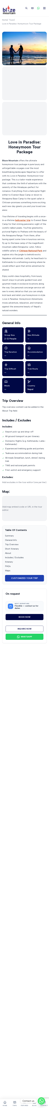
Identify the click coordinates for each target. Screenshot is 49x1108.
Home (4, 20)
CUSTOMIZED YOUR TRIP (24, 578)
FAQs (8, 566)
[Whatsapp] (41, 1101)
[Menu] (44, 8)
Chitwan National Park (30, 250)
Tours (11, 20)
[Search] (26, 8)
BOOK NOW (24, 617)
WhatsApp (26, 637)
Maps (7, 570)
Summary (9, 535)
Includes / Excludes (14, 557)
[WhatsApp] (38, 8)
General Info (11, 540)
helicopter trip (22, 220)
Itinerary (9, 562)
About (8, 553)
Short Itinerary (12, 548)
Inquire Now (25, 629)
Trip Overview (12, 544)
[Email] (32, 8)
